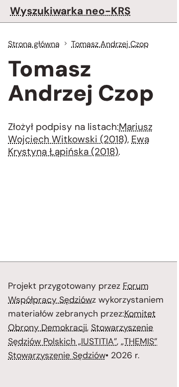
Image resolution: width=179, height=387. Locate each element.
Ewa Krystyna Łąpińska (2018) (78, 145)
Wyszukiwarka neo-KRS (70, 10)
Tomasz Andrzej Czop (110, 44)
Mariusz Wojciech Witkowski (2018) (80, 133)
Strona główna (34, 44)
